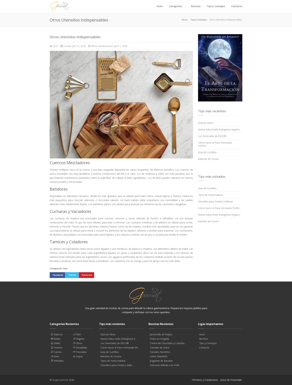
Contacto (236, 6)
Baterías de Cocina (208, 158)
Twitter (72, 275)
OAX (78, 334)
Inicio (159, 6)
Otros (78, 343)
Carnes (57, 352)
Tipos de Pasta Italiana (210, 194)
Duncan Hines (205, 122)
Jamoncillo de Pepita (161, 334)
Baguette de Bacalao (161, 360)
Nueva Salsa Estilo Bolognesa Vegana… (219, 129)
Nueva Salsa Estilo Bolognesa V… (118, 338)
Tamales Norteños (160, 352)
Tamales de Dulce (159, 347)
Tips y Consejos (216, 6)
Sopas (79, 356)
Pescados (81, 352)
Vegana (79, 338)
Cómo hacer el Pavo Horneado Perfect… (215, 144)
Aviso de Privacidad (230, 379)
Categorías (175, 6)
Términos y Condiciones (205, 379)
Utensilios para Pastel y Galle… (117, 365)
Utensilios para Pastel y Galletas (215, 201)
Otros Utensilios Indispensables (75, 37)
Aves (56, 356)
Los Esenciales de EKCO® (212, 136)
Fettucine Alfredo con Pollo (164, 365)
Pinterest (87, 275)
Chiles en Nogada (159, 338)
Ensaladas (81, 347)
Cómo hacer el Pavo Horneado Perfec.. (219, 208)
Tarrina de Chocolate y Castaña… (168, 343)
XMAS (56, 343)
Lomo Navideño (158, 356)
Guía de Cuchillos (207, 152)
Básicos (58, 334)
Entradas (58, 360)
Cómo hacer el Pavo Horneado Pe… (120, 347)
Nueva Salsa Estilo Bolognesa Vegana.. (219, 214)
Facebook (58, 275)
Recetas (195, 6)
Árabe (56, 338)
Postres (57, 347)
